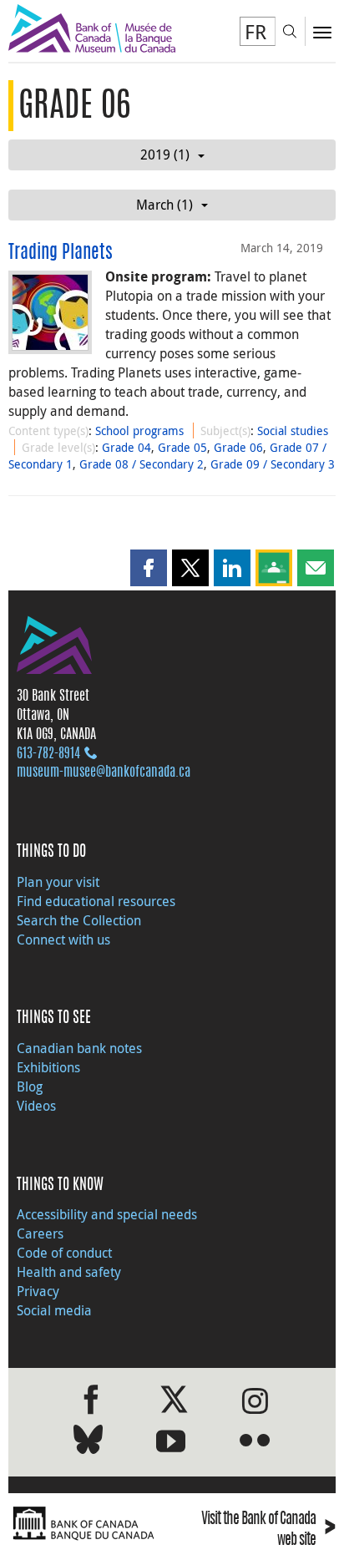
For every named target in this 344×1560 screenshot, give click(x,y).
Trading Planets (60, 253)
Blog (30, 1086)
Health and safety (69, 1272)
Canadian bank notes (79, 1048)
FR (255, 31)
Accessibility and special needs (107, 1214)
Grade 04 (126, 447)
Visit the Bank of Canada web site (268, 1529)
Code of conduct (64, 1252)
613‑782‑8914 (48, 754)
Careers (40, 1233)
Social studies (292, 430)
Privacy (38, 1291)
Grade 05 (182, 447)
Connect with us (63, 939)
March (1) (164, 204)
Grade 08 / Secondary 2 (141, 464)
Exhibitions (48, 1067)
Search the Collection (79, 920)
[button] (148, 568)
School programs (139, 430)
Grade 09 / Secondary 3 (272, 464)
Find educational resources (96, 901)
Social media (54, 1310)
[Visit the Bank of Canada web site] (86, 1523)
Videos (36, 1106)
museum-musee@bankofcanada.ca (103, 772)
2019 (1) (165, 154)
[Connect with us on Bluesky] (88, 1442)
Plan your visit (58, 882)
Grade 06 (238, 447)
